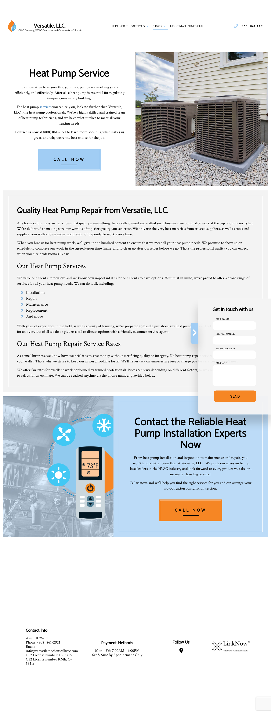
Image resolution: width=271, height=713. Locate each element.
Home (115, 26)
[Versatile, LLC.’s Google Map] (181, 651)
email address (225, 348)
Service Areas (195, 26)
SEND (235, 396)
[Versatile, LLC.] (12, 26)
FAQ (172, 26)
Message (221, 363)
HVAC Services (137, 26)
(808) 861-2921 (252, 26)
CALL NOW (69, 159)
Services (157, 26)
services (45, 106)
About (124, 26)
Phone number (225, 334)
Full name (223, 319)
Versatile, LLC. (50, 26)
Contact (181, 26)
